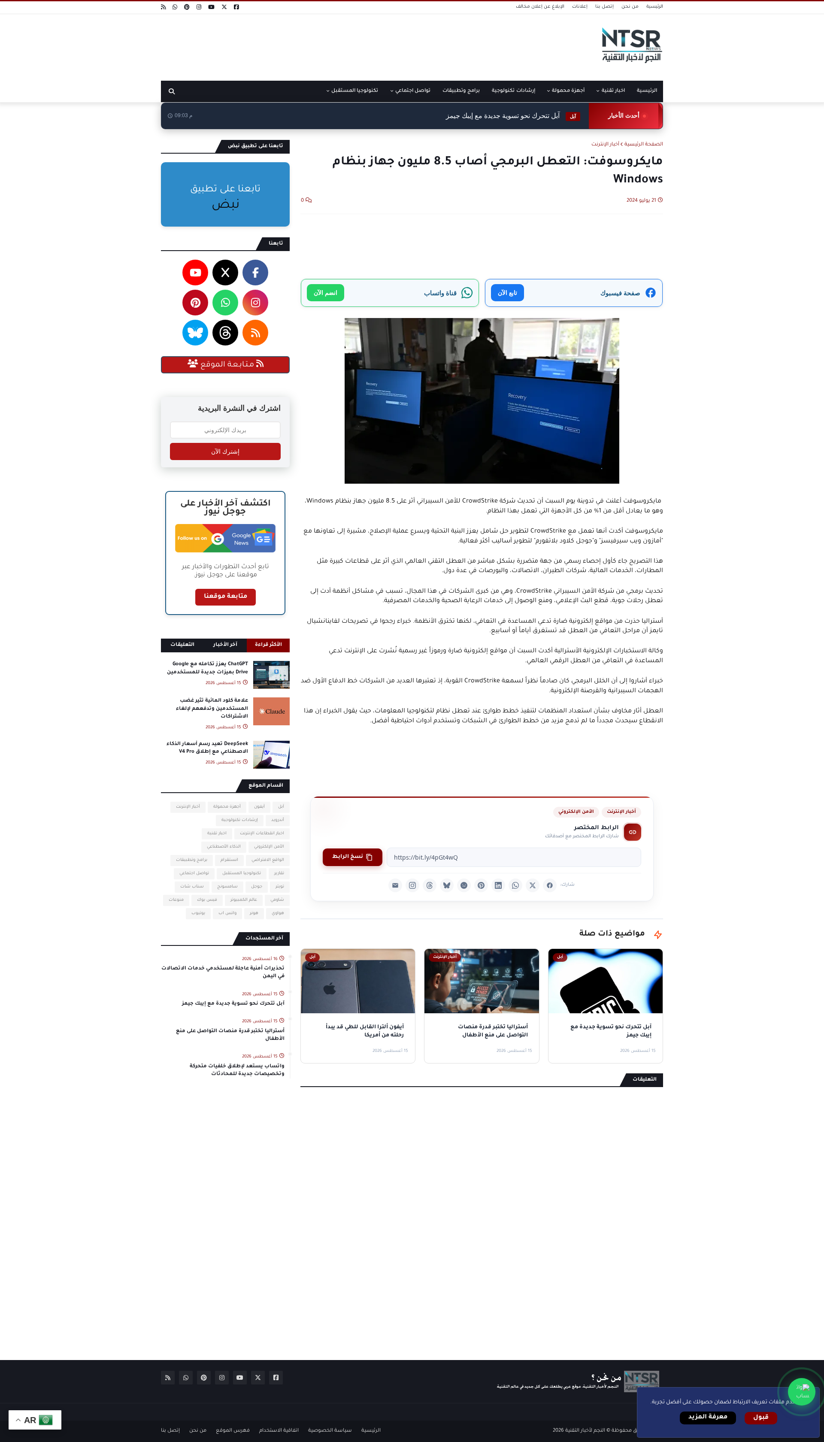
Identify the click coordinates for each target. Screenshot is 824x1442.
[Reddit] (464, 885)
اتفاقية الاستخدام (279, 1431)
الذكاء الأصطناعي (224, 847)
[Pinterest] (481, 885)
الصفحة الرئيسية (643, 145)
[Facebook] (550, 885)
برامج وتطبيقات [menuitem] (461, 91)
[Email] (395, 885)
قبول (761, 1418)
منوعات (176, 900)
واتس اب (227, 913)
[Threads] (429, 885)
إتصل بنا (604, 6)
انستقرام (229, 860)
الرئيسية (654, 6)
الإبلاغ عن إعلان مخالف (540, 6)
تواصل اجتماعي (194, 873)
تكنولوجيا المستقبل (241, 873)
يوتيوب (198, 913)
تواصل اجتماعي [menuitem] (412, 91)
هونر (254, 913)
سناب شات (192, 887)
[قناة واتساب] (801, 1392)
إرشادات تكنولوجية (239, 820)
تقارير (279, 873)
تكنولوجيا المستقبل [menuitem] (354, 91)
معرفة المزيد (707, 1417)
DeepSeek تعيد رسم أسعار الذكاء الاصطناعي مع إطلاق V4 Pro (207, 748)
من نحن (630, 6)
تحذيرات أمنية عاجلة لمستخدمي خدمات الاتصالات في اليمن (223, 972)
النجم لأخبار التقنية (585, 1431)
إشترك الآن (225, 451)
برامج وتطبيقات (191, 860)
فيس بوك (207, 900)
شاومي (277, 900)
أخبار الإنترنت (605, 145)
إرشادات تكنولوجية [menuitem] (513, 91)
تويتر (280, 887)
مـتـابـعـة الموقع (227, 365)
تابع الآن (507, 292)
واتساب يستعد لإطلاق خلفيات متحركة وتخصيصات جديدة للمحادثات (237, 1070)
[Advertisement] (317, 44)
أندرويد (277, 820)
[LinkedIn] (498, 885)
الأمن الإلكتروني (576, 812)
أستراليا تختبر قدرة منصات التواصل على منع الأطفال (230, 1035)
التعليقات (182, 645)
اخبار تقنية (217, 833)
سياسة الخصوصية (330, 1431)
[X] (532, 885)
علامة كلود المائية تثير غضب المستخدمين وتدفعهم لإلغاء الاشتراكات (212, 708)
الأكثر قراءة (268, 645)
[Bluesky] (447, 885)
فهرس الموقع (233, 1431)
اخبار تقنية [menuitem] (613, 91)
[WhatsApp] (515, 885)
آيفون (259, 807)
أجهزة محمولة (227, 807)
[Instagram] (412, 885)
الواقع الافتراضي (267, 860)
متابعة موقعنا (225, 597)
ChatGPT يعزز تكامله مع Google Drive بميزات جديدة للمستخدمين (207, 668)
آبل (281, 807)
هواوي (278, 913)
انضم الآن (325, 292)
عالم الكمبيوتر (243, 900)
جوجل (256, 887)
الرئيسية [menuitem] (647, 91)
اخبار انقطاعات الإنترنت (262, 833)
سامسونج (227, 887)
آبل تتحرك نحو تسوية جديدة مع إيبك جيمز (511, 115)
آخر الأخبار (225, 645)
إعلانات (580, 6)
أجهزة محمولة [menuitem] (568, 91)
